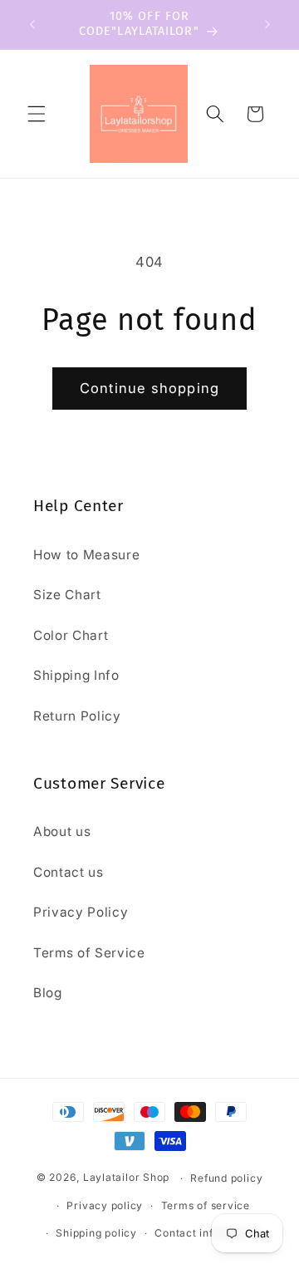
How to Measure (86, 555)
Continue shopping (149, 388)
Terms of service (205, 1205)
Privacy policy (104, 1205)
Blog (47, 993)
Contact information (207, 1233)
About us (62, 831)
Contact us (68, 872)
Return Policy (77, 716)
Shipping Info (76, 675)
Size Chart (67, 595)
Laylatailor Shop (126, 1178)
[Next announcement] (267, 24)
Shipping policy (96, 1233)
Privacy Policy (80, 912)
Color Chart (70, 635)
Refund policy (226, 1178)
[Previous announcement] (32, 24)
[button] (36, 114)
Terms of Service (89, 953)
